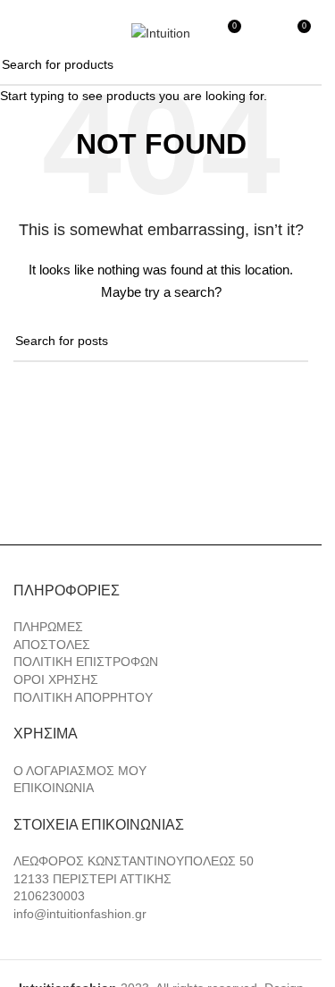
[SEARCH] (301, 65)
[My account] (263, 33)
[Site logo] (160, 32)
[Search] (53, 33)
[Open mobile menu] (20, 33)
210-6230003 (250, 7)
